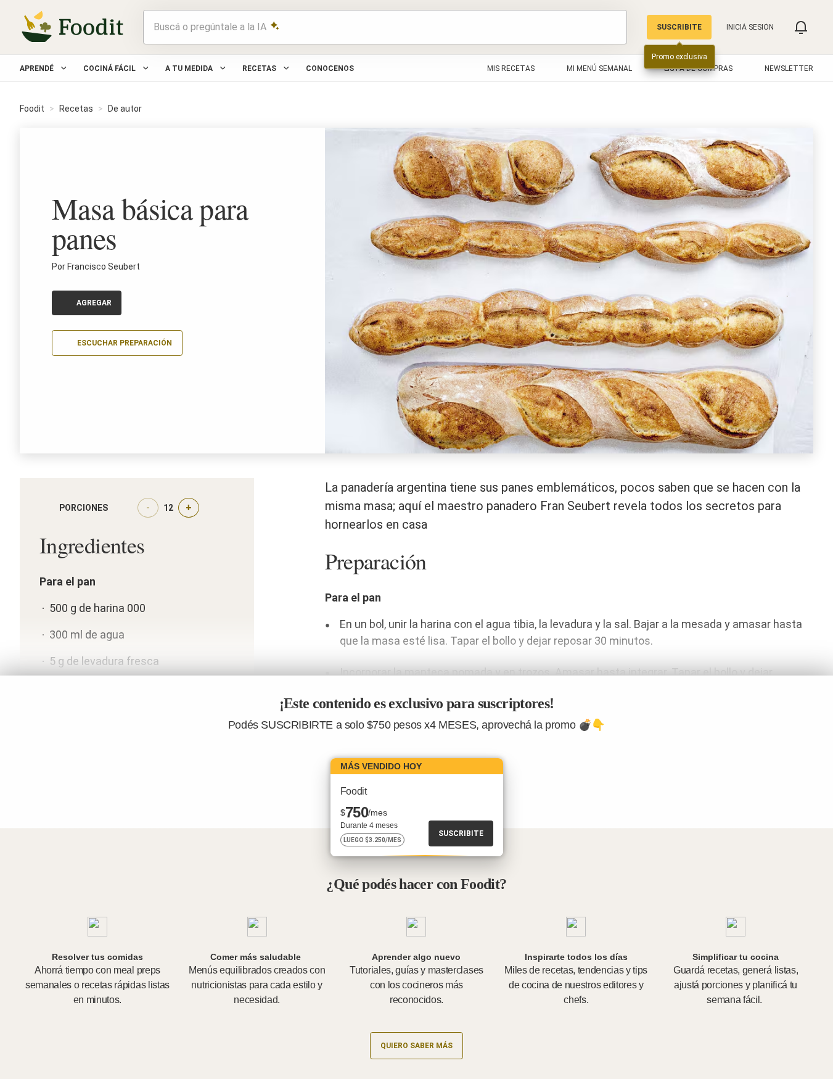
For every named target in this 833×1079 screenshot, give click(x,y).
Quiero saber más (416, 1045)
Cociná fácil (109, 68)
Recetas (259, 68)
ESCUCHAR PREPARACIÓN (124, 343)
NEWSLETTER (789, 68)
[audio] (611, 27)
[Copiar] (59, 379)
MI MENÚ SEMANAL (599, 68)
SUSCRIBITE (679, 27)
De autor (125, 108)
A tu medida (189, 68)
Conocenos (330, 68)
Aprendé (37, 68)
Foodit (32, 108)
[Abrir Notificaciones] (801, 27)
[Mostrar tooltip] (118, 508)
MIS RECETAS (511, 68)
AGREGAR (94, 303)
